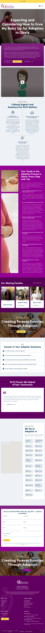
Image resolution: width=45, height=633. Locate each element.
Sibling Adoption (27, 601)
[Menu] (39, 6)
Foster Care (26, 605)
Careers (2, 604)
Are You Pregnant (6, 533)
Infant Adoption (27, 600)
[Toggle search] (42, 6)
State (4, 527)
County (25, 527)
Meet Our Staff (4, 601)
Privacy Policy (22, 544)
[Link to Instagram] (43, 630)
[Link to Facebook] (40, 630)
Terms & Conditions (28, 631)
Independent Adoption (28, 604)
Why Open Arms (4, 600)
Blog (2, 605)
